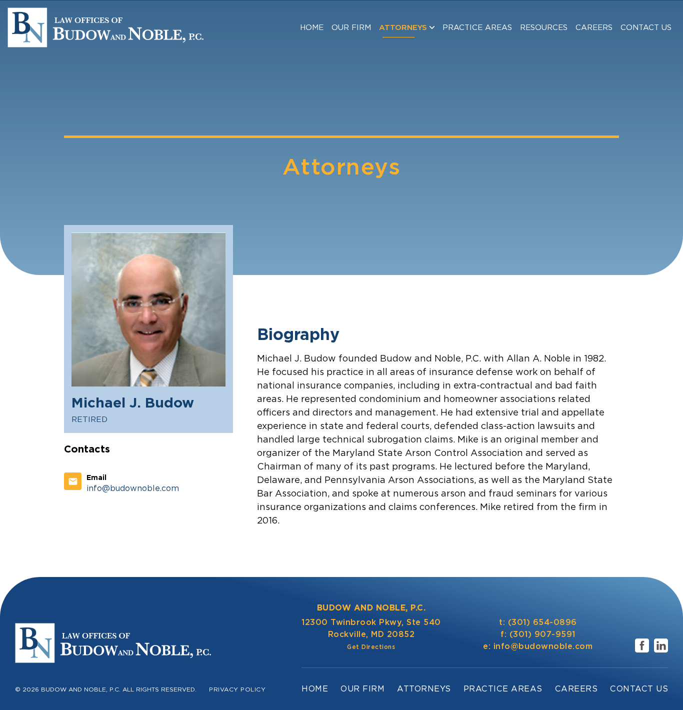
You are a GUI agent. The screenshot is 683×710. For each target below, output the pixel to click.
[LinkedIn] (661, 645)
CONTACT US (646, 27)
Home (312, 27)
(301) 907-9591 (543, 634)
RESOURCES (544, 27)
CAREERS (594, 27)
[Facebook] (642, 645)
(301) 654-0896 (542, 622)
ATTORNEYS (403, 27)
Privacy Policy (237, 689)
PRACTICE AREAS (477, 27)
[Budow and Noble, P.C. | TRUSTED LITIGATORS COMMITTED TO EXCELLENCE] (106, 28)
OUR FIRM (351, 27)
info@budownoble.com (543, 646)
